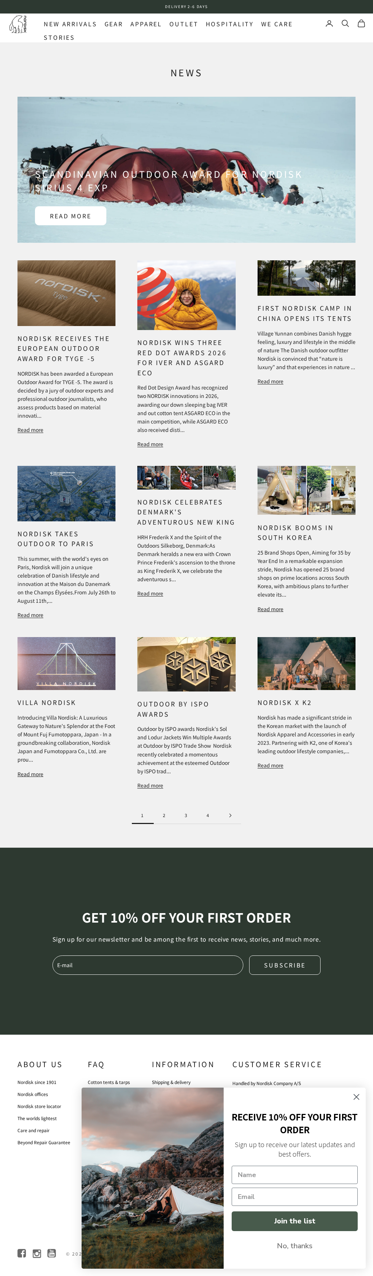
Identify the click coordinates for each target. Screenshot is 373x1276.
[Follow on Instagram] (37, 1253)
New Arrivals (70, 23)
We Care (276, 23)
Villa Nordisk (46, 702)
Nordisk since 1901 (36, 1082)
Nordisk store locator (39, 1106)
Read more (70, 215)
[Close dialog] (356, 1097)
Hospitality (230, 23)
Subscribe (285, 965)
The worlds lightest (37, 1118)
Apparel (146, 23)
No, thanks (295, 1246)
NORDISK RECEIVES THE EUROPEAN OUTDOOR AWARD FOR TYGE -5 (63, 348)
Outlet (183, 23)
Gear (114, 23)
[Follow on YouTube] (52, 1253)
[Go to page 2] (230, 815)
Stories (59, 37)
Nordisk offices (32, 1094)
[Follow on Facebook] (22, 1253)
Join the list (294, 1221)
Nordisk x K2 (285, 702)
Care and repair (33, 1130)
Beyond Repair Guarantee (43, 1142)
